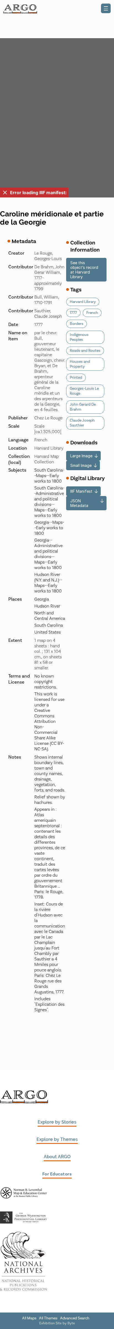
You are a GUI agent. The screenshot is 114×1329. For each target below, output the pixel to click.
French (92, 312)
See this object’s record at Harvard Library (84, 269)
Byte (71, 1323)
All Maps (29, 1318)
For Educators (57, 1174)
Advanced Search (74, 1318)
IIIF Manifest (81, 491)
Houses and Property (80, 364)
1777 (73, 312)
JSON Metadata (79, 503)
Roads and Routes (85, 350)
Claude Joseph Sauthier (82, 423)
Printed (76, 377)
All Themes (48, 1318)
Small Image (81, 465)
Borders (76, 323)
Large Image (81, 455)
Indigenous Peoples (79, 337)
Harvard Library (83, 301)
